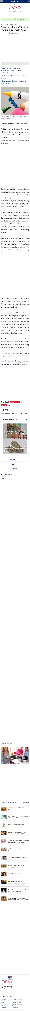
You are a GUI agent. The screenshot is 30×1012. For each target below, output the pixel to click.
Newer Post (15, 460)
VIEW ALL (25, 802)
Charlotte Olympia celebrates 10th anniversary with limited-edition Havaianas (15, 448)
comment (3, 364)
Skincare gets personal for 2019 (16, 824)
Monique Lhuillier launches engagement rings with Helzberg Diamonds (12, 70)
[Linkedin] (18, 19)
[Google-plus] (13, 19)
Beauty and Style (13, 24)
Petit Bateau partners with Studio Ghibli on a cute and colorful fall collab (14, 433)
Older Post (14, 464)
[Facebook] (9, 19)
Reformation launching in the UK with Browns (14, 77)
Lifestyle (6, 24)
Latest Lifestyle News (8, 803)
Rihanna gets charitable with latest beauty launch (13, 82)
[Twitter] (24, 19)
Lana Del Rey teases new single (16, 873)
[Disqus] (15, 501)
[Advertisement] (15, 14)
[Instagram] (15, 19)
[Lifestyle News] (15, 11)
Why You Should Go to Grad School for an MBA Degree (15, 757)
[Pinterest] (21, 19)
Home (2, 24)
